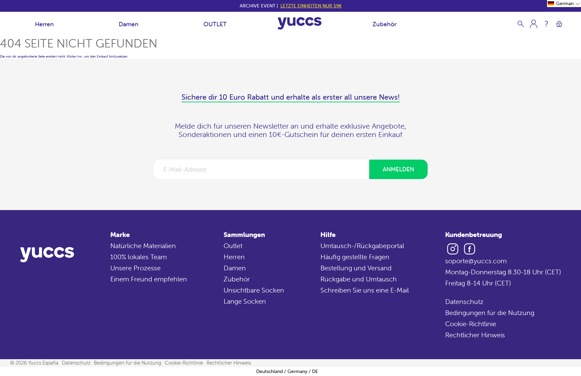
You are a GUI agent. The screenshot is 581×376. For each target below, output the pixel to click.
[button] (564, 3)
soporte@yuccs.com (476, 261)
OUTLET (215, 24)
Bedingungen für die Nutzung (489, 312)
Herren (44, 24)
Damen (129, 24)
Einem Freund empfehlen (148, 279)
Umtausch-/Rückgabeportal (362, 245)
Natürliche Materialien (143, 245)
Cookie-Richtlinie (470, 323)
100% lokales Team (138, 256)
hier (79, 56)
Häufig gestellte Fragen (354, 256)
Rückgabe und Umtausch (358, 279)
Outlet (233, 245)
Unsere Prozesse (135, 268)
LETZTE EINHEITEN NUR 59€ (311, 6)
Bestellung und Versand (356, 268)
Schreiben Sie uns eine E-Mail (364, 290)
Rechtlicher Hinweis (475, 335)
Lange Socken (245, 301)
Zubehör (384, 24)
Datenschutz (464, 301)
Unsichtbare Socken (254, 290)
